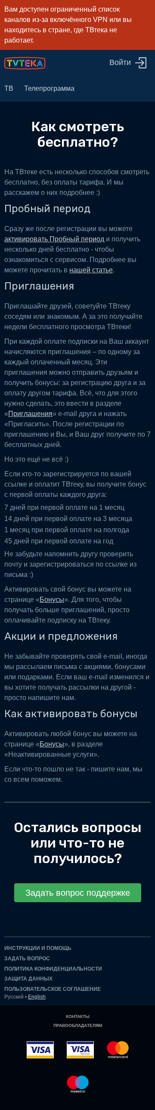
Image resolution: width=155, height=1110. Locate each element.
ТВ (8, 88)
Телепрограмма (49, 88)
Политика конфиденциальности (53, 969)
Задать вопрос (27, 959)
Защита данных (28, 979)
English (37, 997)
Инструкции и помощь (37, 948)
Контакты (78, 1016)
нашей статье (91, 270)
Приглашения (30, 413)
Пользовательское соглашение (52, 989)
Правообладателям (77, 1025)
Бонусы (52, 599)
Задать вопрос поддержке (77, 892)
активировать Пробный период (54, 239)
